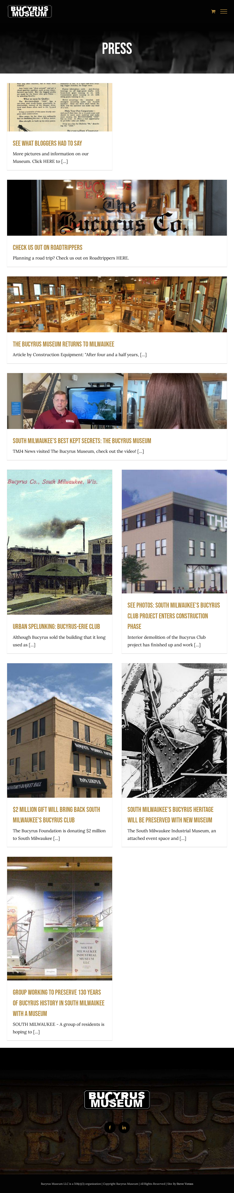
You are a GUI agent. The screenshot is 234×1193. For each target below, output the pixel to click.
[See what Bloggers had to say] (59, 126)
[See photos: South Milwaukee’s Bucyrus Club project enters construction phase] (174, 561)
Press (116, 233)
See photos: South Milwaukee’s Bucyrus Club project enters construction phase (174, 542)
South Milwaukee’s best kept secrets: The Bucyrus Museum (117, 407)
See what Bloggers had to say (59, 117)
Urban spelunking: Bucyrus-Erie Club (59, 552)
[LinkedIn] (124, 1127)
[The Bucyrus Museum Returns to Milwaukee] (117, 319)
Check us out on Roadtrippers (117, 214)
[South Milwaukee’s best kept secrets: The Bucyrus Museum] (117, 416)
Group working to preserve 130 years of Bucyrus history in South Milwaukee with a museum (59, 929)
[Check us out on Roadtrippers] (117, 223)
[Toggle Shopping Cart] (213, 11)
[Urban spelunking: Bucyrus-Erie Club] (59, 561)
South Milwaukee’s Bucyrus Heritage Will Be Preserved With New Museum (174, 740)
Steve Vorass (185, 1183)
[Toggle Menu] (224, 11)
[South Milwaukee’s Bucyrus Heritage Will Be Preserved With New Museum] (174, 755)
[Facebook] (110, 1127)
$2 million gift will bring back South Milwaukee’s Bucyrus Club (59, 740)
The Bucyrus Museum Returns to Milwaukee (117, 311)
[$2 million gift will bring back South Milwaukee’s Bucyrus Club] (59, 755)
